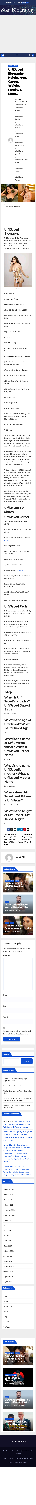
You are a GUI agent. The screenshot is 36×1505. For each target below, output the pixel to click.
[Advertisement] (18, 34)
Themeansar (17, 1453)
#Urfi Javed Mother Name (20, 144)
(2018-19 (20, 570)
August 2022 (7, 1282)
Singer (5, 1317)
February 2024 (8, 1205)
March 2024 (7, 1200)
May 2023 (6, 1236)
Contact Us (18, 1458)
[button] (29, 55)
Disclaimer (25, 1458)
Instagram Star (9, 880)
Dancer (6, 1301)
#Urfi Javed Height (19, 135)
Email (5, 1006)
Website (6, 1017)
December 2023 (9, 1210)
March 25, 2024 (12, 1405)
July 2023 (6, 1225)
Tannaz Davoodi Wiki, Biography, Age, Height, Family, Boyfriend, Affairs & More (17, 1137)
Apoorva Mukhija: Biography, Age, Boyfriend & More (14, 886)
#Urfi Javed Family (19, 117)
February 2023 (8, 1251)
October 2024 (8, 1195)
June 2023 (7, 1230)
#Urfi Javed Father (19, 126)
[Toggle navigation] (16, 55)
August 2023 (7, 1220)
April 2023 (7, 1241)
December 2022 (9, 1261)
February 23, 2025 (13, 1361)
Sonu (19, 99)
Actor (10, 65)
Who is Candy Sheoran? (12, 1086)
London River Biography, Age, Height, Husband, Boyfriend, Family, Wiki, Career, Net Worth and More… (17, 1124)
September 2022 (9, 1277)
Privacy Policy (14, 1462)
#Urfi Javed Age (20, 104)
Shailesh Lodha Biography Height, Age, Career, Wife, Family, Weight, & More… (10, 839)
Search (6, 1054)
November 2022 (9, 1266)
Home (4, 1458)
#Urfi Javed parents (19, 152)
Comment (7, 955)
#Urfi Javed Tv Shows (20, 170)
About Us (10, 1458)
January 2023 (8, 1256)
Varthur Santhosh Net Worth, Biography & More (17, 907)
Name (5, 995)
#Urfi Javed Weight (19, 178)
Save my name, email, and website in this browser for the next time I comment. (17, 1032)
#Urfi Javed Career (19, 109)
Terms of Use (23, 1462)
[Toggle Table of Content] (18, 223)
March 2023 (7, 1246)
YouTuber (6, 1327)
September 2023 (9, 1215)
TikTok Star (7, 1322)
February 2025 (8, 1189)
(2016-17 (7, 540)
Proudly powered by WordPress (12, 1451)
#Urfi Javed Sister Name (21, 161)
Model (15, 65)
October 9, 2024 (12, 1383)
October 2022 (8, 1271)
